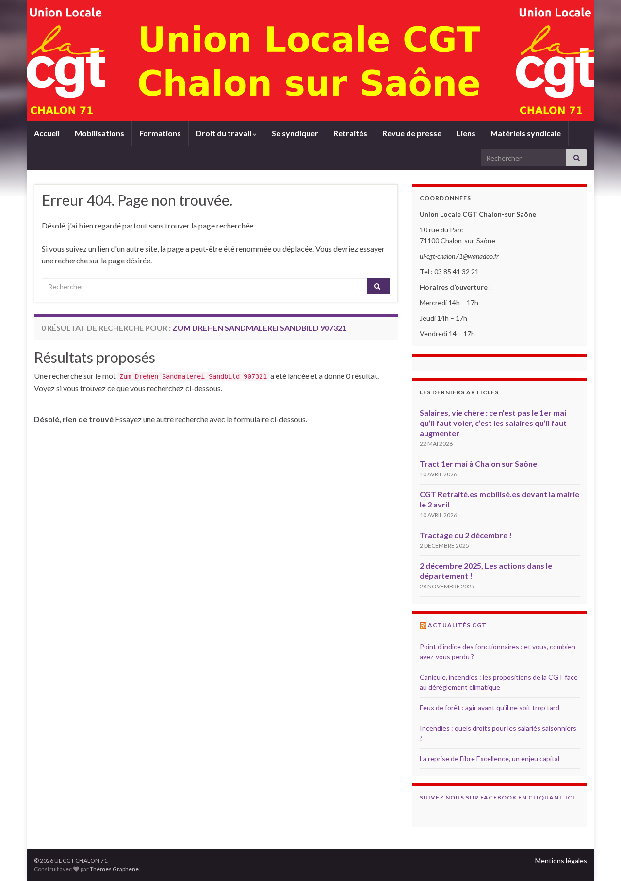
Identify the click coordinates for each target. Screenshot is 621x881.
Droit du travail (224, 133)
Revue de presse (411, 133)
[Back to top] (599, 859)
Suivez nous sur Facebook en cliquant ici (497, 797)
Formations (160, 133)
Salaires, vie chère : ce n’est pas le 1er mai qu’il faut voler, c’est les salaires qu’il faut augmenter (493, 423)
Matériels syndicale (525, 133)
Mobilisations (99, 133)
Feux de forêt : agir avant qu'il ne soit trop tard (489, 707)
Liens (466, 133)
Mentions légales (561, 860)
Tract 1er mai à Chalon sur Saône (478, 463)
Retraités (350, 133)
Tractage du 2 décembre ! (466, 534)
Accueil (47, 133)
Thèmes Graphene (114, 869)
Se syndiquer (295, 133)
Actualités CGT (457, 625)
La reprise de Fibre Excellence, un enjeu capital (489, 758)
